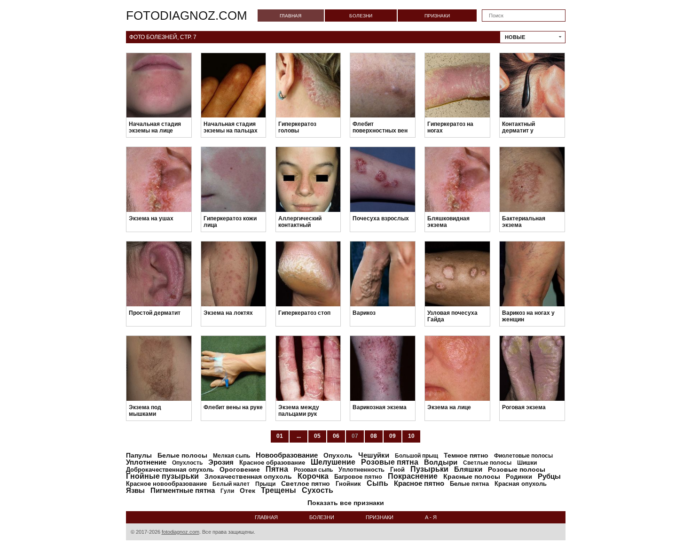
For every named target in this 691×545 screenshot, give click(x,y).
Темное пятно (466, 455)
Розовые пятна (389, 462)
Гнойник (348, 483)
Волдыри (440, 462)
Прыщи (265, 484)
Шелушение (333, 462)
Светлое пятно (305, 483)
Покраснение (413, 476)
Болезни (360, 15)
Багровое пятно (358, 476)
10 (411, 436)
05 (317, 436)
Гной (397, 469)
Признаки (437, 15)
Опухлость (187, 462)
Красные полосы (471, 476)
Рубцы (549, 476)
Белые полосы (182, 455)
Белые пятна (469, 483)
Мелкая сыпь (231, 455)
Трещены (278, 490)
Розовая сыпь (313, 470)
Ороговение (240, 469)
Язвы (135, 490)
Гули (227, 491)
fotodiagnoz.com (186, 15)
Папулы (139, 455)
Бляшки (468, 469)
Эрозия (221, 462)
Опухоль (338, 455)
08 (373, 436)
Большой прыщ (416, 455)
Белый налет (231, 484)
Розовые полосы (516, 469)
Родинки (519, 476)
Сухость (317, 490)
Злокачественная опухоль (248, 476)
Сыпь (377, 483)
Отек (247, 490)
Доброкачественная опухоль (170, 469)
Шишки (527, 462)
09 (392, 436)
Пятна (277, 469)
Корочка (313, 476)
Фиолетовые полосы (523, 455)
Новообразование (287, 455)
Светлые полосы (487, 462)
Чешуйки (373, 455)
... (299, 436)
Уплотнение (146, 462)
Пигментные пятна (182, 490)
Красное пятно (419, 483)
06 (336, 436)
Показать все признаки (345, 502)
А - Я (431, 517)
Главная (290, 15)
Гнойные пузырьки (162, 476)
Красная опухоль (521, 483)
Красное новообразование (166, 483)
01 (279, 436)
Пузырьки (429, 469)
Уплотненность (361, 469)
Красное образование (272, 462)
